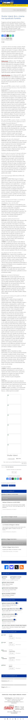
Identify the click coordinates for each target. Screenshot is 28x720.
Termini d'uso (5, 694)
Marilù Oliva (9, 38)
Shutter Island (12, 455)
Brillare (8, 5)
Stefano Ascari (4, 61)
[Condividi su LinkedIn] (13, 36)
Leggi (12, 638)
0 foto (19, 458)
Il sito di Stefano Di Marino (8, 595)
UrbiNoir (4, 578)
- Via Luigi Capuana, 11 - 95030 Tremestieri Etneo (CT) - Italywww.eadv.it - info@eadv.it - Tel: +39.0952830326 (15, 710)
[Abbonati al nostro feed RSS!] (21, 567)
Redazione (19, 694)
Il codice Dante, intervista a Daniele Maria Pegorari (13, 627)
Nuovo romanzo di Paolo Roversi (9, 605)
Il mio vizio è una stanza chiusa (9, 589)
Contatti (24, 694)
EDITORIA (5, 498)
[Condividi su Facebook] (2, 36)
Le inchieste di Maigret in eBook (10, 524)
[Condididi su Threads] (8, 36)
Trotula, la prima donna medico (9, 616)
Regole (14, 694)
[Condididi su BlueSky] (5, 36)
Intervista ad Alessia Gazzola (8, 621)
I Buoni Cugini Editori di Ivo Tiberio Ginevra (11, 610)
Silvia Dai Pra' (3, 5)
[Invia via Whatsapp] (10, 36)
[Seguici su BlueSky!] (11, 567)
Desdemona (4, 681)
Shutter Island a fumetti (7, 584)
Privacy (10, 694)
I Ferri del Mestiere (19, 10)
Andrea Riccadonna (5, 75)
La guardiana (13, 5)
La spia (10, 636)
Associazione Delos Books (13, 701)
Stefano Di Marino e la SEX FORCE (11, 502)
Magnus (3, 687)
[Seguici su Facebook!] (6, 567)
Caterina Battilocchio (21, 5)
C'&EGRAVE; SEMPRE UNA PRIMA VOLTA (13, 543)
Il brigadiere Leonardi (15, 578)
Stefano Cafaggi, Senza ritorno (10, 547)
